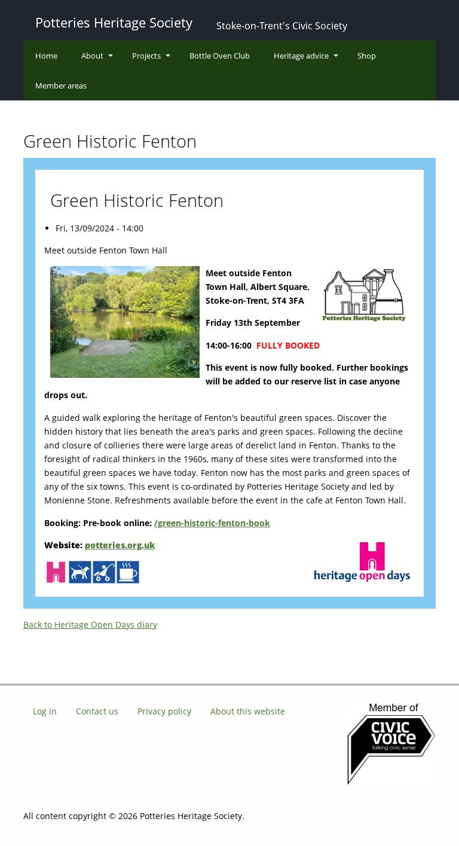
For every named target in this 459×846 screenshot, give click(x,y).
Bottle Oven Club (219, 55)
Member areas (61, 85)
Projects (146, 55)
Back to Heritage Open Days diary (90, 624)
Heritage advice (301, 55)
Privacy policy (164, 711)
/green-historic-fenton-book (212, 523)
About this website (247, 711)
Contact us (97, 711)
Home (46, 55)
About (92, 55)
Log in (45, 711)
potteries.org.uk (120, 545)
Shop (366, 55)
